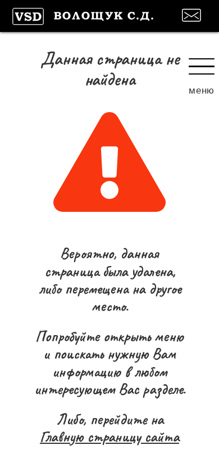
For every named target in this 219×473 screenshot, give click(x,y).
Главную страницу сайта (109, 436)
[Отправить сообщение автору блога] (193, 15)
